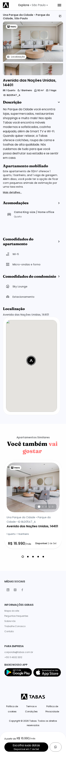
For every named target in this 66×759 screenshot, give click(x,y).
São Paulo (21, 18)
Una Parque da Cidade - (19, 15)
